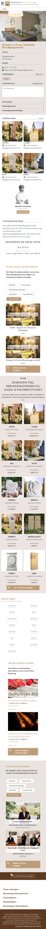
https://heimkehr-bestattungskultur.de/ (18, 70)
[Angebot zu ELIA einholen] (11, 450)
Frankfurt (34, 631)
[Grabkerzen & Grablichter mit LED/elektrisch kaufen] (23, 721)
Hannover (33, 606)
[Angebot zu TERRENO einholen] (11, 524)
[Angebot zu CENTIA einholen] (11, 414)
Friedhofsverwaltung (16, 786)
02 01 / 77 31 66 (10, 67)
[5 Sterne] (28, 247)
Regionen (40, 74)
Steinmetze (13, 294)
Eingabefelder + (38, 83)
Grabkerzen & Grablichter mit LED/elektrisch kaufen (22, 735)
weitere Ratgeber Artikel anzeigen (22, 751)
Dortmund (12, 651)
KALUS (26, 174)
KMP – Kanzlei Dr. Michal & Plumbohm (23, 328)
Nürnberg (12, 606)
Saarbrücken (12, 618)
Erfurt (34, 612)
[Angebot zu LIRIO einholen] (34, 560)
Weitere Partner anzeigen (19, 864)
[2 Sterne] (20, 247)
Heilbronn (23, 856)
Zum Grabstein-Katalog (23, 587)
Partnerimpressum (9, 106)
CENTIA (5, 143)
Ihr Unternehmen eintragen (23, 876)
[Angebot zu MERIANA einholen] (34, 487)
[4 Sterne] (25, 247)
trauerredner (25, 285)
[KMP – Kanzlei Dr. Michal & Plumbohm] (23, 315)
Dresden (12, 612)
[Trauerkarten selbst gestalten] (23, 688)
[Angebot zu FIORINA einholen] (11, 560)
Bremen (34, 638)
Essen (4, 9)
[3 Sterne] (23, 247)
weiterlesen (12, 709)
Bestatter (12, 285)
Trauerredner (26, 781)
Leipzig (12, 644)
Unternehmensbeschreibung (12, 110)
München (34, 618)
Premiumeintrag (33, 803)
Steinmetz (12, 790)
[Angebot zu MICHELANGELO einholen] (34, 524)
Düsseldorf (34, 644)
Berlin (34, 625)
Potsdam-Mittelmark (23, 827)
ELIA (4, 174)
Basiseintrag (34, 305)
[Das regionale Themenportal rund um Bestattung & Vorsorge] (7, 3)
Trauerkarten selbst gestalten (22, 700)
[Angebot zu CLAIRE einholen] (34, 414)
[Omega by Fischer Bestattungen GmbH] (23, 347)
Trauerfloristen (28, 294)
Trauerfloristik (13, 706)
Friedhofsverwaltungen (17, 290)
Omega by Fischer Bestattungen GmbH (23, 360)
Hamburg (12, 631)
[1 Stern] (18, 247)
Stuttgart (12, 625)
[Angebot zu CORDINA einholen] (11, 487)
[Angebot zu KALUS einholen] (34, 450)
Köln (12, 638)
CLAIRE (27, 143)
